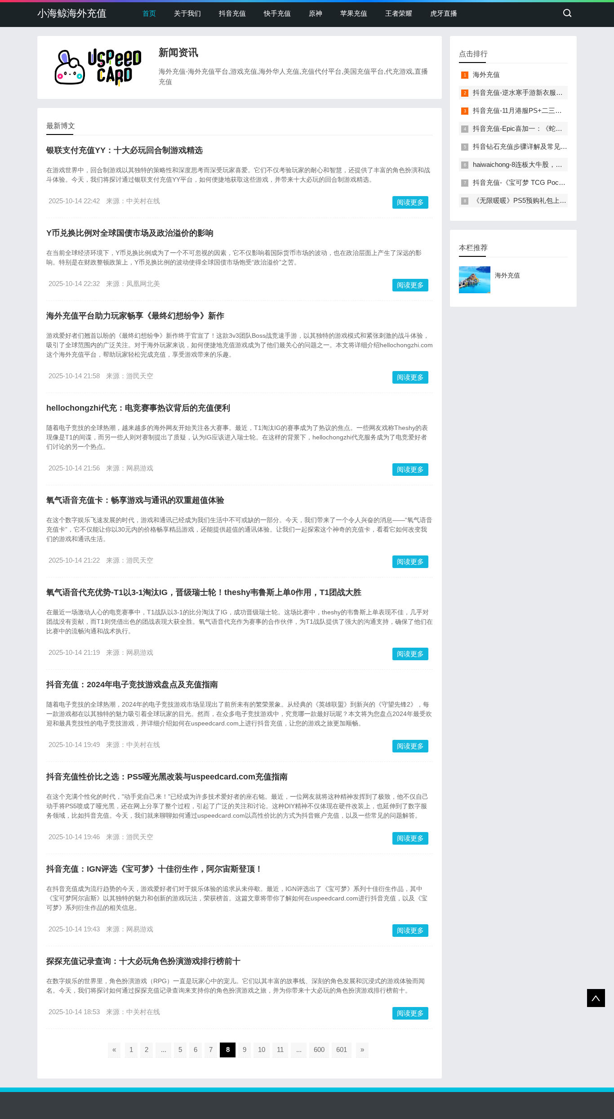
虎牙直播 (443, 13)
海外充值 (486, 74)
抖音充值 (232, 13)
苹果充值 (353, 13)
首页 (149, 13)
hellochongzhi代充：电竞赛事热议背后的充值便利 (138, 407)
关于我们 (187, 13)
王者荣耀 (398, 13)
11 (280, 1049)
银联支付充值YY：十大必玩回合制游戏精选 (124, 150)
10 (261, 1049)
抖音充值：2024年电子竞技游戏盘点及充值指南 (132, 684)
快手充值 (277, 13)
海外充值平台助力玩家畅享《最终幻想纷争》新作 (135, 315)
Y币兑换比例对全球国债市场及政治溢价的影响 (130, 232)
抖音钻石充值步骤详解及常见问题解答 (530, 146)
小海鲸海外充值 (72, 13)
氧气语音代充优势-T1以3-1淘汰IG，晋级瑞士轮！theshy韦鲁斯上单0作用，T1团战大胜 (203, 592)
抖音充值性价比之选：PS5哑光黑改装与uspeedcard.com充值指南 (167, 776)
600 (319, 1049)
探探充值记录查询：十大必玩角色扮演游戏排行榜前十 (143, 961)
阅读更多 (410, 202)
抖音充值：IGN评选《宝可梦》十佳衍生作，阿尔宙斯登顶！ (154, 868)
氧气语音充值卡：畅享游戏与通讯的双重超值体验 (135, 500)
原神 (315, 13)
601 (341, 1049)
